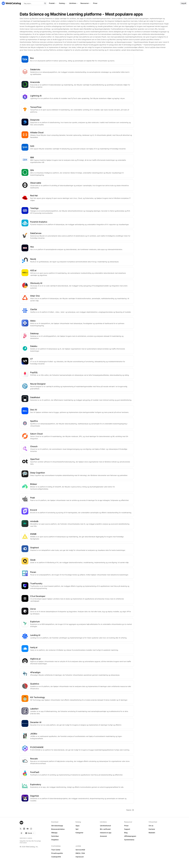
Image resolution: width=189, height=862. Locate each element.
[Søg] (45, 3)
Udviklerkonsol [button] (105, 826)
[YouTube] (27, 829)
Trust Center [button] (55, 850)
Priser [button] (126, 826)
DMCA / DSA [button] (80, 853)
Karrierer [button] (152, 829)
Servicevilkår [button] (80, 850)
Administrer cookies (26, 838)
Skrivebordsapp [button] (57, 826)
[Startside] (11, 3)
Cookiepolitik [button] (56, 857)
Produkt (52, 3)
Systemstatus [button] (129, 840)
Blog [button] (126, 833)
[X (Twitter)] (20, 829)
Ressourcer (84, 3)
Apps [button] (78, 826)
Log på (183, 3)
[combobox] (30, 833)
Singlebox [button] (55, 840)
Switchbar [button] (55, 836)
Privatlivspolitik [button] (57, 853)
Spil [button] (77, 829)
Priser (95, 3)
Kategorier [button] (79, 833)
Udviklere (72, 3)
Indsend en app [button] (105, 833)
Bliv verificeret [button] (105, 829)
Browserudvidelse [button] (58, 829)
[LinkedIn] (24, 829)
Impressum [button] (80, 857)
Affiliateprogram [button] (130, 836)
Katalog (62, 3)
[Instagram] (31, 829)
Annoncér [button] (103, 836)
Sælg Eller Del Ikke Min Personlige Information (30, 842)
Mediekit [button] (152, 833)
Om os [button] (151, 826)
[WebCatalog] (21, 822)
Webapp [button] (54, 833)
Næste (128, 810)
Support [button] (127, 829)
